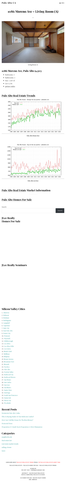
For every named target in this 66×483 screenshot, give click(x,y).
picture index (10, 86)
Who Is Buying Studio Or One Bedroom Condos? (18, 417)
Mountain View (9, 362)
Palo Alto (7, 369)
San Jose (7, 385)
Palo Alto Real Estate (14, 190)
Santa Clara (8, 390)
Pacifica (6, 367)
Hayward (7, 338)
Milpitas (6, 357)
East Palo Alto (8, 331)
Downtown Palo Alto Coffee (11, 413)
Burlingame (7, 320)
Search (4, 207)
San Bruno (7, 380)
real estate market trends (10, 444)
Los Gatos (7, 349)
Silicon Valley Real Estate (36, 473)
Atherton (6, 313)
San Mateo (7, 388)
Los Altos (7, 344)
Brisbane (6, 318)
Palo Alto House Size (33, 135)
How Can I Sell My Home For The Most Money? (17, 420)
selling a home (6, 447)
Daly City (6, 328)
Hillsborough (8, 341)
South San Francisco (11, 395)
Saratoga (7, 393)
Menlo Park (8, 351)
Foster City (6, 333)
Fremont (7, 336)
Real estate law (7, 440)
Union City (7, 400)
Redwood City (8, 375)
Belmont (6, 315)
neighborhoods (7, 437)
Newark (6, 364)
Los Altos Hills (9, 346)
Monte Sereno (8, 359)
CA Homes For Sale (26, 478)
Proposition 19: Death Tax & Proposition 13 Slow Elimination (22, 427)
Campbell (6, 323)
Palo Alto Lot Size (33, 181)
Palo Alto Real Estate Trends (18, 95)
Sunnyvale (7, 398)
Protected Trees (7, 423)
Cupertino (6, 326)
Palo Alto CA (9, 2)
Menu (62, 3)
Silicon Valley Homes (39, 478)
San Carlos (7, 382)
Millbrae (7, 354)
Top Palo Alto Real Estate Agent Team (49, 462)
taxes (3, 451)
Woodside (7, 403)
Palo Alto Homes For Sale (17, 199)
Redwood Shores (9, 377)
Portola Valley (8, 372)
